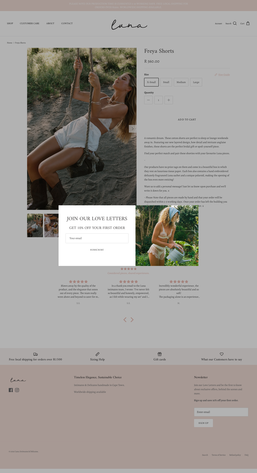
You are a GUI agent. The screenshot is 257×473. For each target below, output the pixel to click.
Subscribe (97, 249)
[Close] (194, 210)
